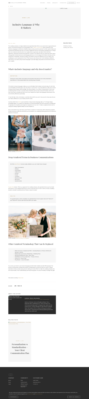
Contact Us (35, 384)
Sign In (78, 2)
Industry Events (24, 382)
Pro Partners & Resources (24, 386)
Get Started (71, 2)
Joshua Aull (18, 151)
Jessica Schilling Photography (22, 238)
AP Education (63, 2)
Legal (9, 384)
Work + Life (26, 17)
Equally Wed (11, 187)
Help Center (35, 380)
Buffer (19, 102)
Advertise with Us (36, 382)
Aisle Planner (17, 164)
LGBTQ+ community (37, 47)
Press (9, 382)
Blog (22, 380)
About (9, 380)
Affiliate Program (24, 384)
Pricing (48, 2)
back (11, 6)
